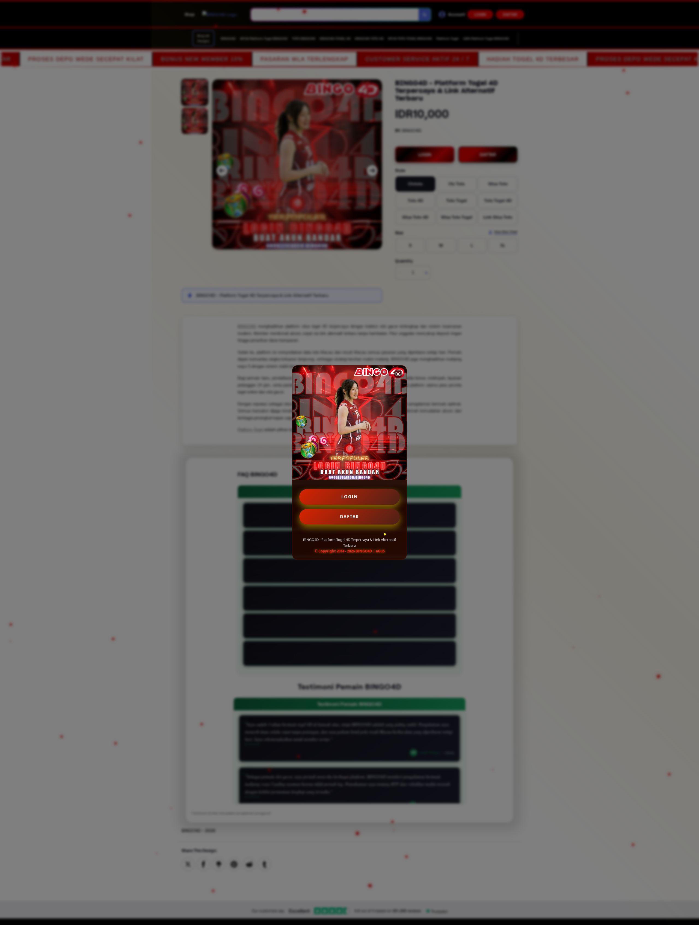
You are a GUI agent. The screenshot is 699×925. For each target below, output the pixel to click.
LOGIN (349, 497)
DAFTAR (349, 517)
